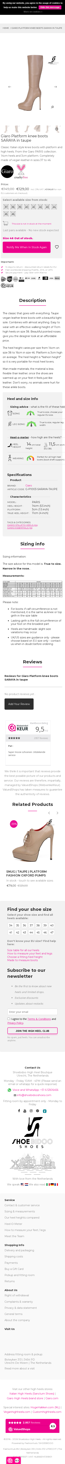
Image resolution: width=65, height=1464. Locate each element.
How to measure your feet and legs (29, 953)
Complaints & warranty (19, 1301)
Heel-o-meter (19, 437)
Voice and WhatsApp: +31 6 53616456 (35, 1090)
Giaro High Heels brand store (25, 1398)
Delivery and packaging (19, 1250)
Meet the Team (14, 1236)
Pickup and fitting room (20, 1275)
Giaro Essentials (19, 527)
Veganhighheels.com (17, 1412)
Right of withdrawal (17, 1295)
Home (6, 28)
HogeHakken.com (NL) (45, 1407)
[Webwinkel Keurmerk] (7, 285)
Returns (10, 1281)
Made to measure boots (22, 960)
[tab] (32, 301)
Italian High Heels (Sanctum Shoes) (31, 1393)
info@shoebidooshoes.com (34, 1095)
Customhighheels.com (47, 1412)
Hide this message (50, 7)
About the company (17, 1320)
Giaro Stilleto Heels (22, 525)
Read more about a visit (20, 1368)
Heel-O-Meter (13, 1224)
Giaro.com (52, 1398)
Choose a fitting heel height (25, 957)
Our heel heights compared (22, 1217)
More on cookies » (33, 11)
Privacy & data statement (21, 1308)
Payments (11, 1262)
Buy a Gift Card (14, 1269)
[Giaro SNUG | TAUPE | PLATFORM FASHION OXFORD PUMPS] (32, 841)
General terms (13, 1314)
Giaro (28, 485)
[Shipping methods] (12, 279)
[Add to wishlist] (57, 248)
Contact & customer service (22, 1205)
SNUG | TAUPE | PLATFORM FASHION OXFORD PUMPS (26, 873)
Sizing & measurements (20, 1211)
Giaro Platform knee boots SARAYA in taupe (37, 28)
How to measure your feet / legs (25, 1230)
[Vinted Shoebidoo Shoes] (44, 1111)
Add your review (19, 704)
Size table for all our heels (23, 950)
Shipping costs (14, 1256)
